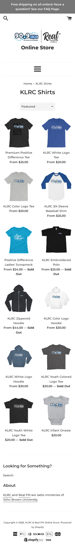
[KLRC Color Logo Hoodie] (56, 298)
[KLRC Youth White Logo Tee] (18, 410)
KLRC (7, 495)
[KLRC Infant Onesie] (56, 410)
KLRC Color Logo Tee (18, 206)
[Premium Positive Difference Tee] (18, 132)
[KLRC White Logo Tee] (56, 132)
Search (8, 475)
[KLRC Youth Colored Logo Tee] (56, 356)
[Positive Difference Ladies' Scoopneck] (18, 240)
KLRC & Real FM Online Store (42, 522)
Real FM (24, 495)
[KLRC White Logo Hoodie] (18, 356)
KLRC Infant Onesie (56, 430)
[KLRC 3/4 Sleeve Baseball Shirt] (56, 186)
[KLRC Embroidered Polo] (56, 240)
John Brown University (20, 499)
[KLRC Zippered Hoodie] (18, 298)
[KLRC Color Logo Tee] (18, 186)
